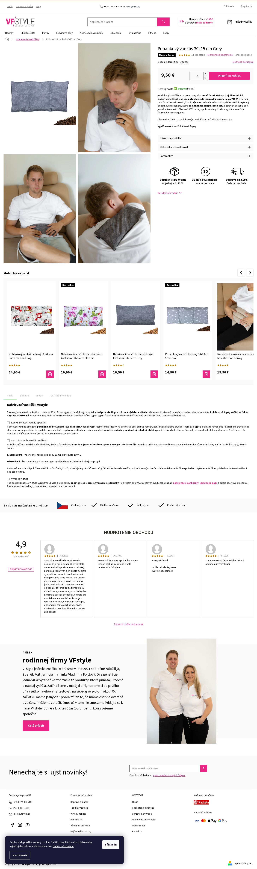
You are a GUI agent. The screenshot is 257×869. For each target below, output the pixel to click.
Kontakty (137, 831)
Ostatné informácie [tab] (61, 395)
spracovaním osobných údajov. (169, 775)
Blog (38, 6)
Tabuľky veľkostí (79, 808)
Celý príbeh (36, 725)
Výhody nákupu (78, 814)
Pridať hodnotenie (21, 569)
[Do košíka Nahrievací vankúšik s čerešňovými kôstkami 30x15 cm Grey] (154, 374)
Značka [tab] (39, 395)
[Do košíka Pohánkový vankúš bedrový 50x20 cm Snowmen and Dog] (50, 374)
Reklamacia (76, 819)
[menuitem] (9, 33)
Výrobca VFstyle (19, 479)
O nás (10, 6)
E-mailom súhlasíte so (157, 775)
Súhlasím (111, 845)
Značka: (243, 55)
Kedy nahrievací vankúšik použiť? (28, 423)
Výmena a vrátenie (80, 825)
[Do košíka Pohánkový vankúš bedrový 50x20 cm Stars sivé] (206, 374)
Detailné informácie (168, 193)
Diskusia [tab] (24, 395)
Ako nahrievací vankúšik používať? (29, 440)
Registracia (246, 6)
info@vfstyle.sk (22, 814)
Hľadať (163, 21)
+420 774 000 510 (22, 802)
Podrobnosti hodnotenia (220, 55)
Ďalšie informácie (63, 846)
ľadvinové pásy (208, 483)
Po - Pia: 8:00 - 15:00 (19, 808)
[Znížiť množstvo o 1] (205, 78)
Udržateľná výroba (142, 814)
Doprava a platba (24, 6)
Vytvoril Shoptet (243, 863)
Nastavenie (20, 855)
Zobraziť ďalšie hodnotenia (128, 624)
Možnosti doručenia (243, 62)
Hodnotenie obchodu (143, 808)
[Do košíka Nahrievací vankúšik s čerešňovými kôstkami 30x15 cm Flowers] (102, 374)
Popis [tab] (10, 395)
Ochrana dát (138, 825)
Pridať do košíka (229, 76)
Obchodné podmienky (144, 819)
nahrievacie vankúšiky (186, 483)
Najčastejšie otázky (80, 831)
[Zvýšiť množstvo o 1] (205, 74)
